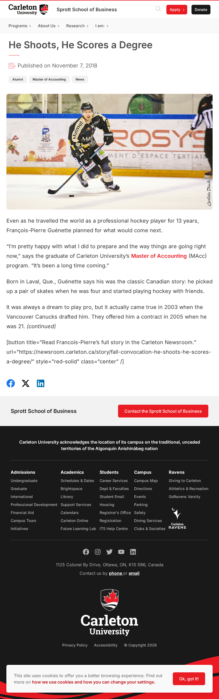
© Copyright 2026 (140, 645)
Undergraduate (24, 480)
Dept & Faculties (114, 488)
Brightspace (71, 488)
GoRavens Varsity (184, 496)
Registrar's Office (115, 512)
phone (116, 573)
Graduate (19, 488)
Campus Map (146, 480)
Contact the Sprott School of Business (163, 411)
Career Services (114, 480)
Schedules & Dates (77, 480)
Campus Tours (23, 520)
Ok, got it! (189, 678)
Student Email (112, 496)
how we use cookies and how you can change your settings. (93, 682)
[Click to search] (158, 9)
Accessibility (106, 645)
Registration (110, 520)
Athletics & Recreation (188, 488)
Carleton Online (74, 520)
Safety (140, 512)
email (134, 573)
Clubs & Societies (150, 528)
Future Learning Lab (78, 528)
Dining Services (148, 520)
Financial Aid (22, 512)
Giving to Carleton (185, 480)
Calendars (70, 512)
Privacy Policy (75, 645)
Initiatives (19, 528)
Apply (175, 9)
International (22, 496)
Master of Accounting (159, 256)
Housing (107, 504)
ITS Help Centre (114, 528)
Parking (141, 504)
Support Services (76, 504)
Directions (143, 488)
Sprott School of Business (87, 9)
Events (140, 496)
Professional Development (34, 504)
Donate (201, 9)
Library (67, 496)
